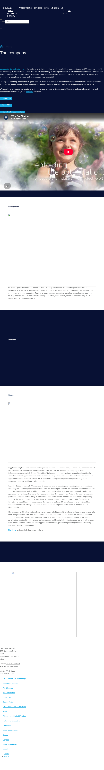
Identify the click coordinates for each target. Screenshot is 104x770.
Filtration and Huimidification (14, 716)
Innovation (7, 697)
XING (46, 8)
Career (6, 735)
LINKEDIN (55, 8)
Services (38, 8)
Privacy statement (10, 744)
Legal (5, 749)
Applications (25, 8)
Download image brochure (13, 112)
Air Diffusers (8, 688)
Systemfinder (8, 702)
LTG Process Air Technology (14, 707)
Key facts (12, 13)
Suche (2, 22)
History (11, 16)
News (10, 11)
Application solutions (11, 730)
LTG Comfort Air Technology (14, 678)
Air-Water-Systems (10, 683)
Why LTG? (6, 105)
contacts (29, 92)
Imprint (6, 740)
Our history (6, 98)
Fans (5, 711)
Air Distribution (9, 693)
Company (7, 8)
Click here (12, 530)
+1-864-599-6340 (13, 664)
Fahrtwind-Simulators (11, 721)
